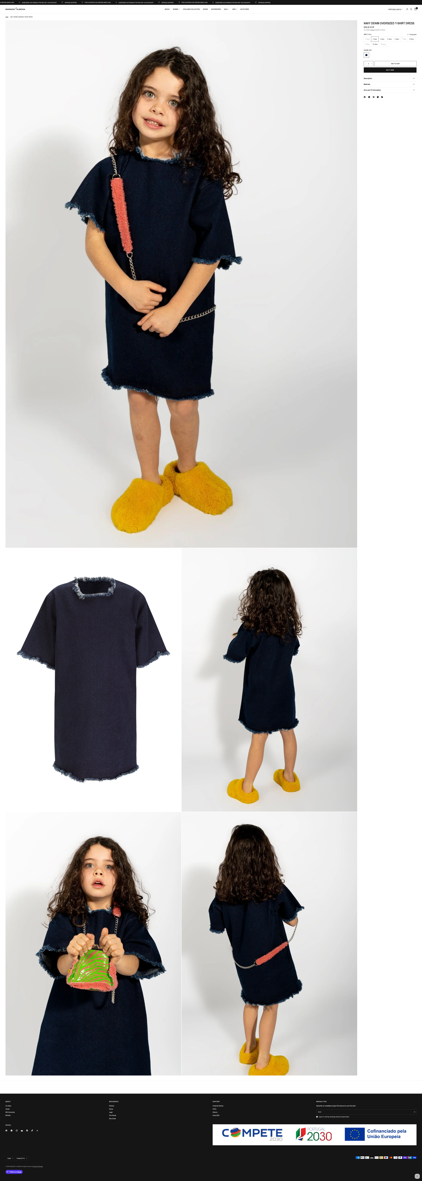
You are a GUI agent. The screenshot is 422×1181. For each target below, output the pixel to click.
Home (6, 17)
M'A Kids (8, 1115)
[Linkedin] (38, 1130)
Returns (215, 1112)
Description (368, 78)
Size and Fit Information (372, 90)
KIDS (234, 9)
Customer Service (218, 1106)
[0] (415, 9)
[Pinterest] (374, 97)
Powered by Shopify (37, 1166)
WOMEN (175, 9)
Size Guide (112, 1118)
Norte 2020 (216, 1115)
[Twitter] (13, 1130)
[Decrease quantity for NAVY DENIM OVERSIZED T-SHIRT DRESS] (365, 63)
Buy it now (390, 70)
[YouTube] (23, 1130)
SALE (225, 9)
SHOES (205, 9)
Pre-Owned (112, 1115)
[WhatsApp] (378, 97)
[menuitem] (167, 9)
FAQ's (214, 1109)
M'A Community (10, 1112)
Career (7, 1109)
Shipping (372, 30)
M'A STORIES (244, 9)
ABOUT (8, 1101)
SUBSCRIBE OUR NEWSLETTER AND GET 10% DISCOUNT (103, 2)
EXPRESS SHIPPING (38, 2)
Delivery (111, 1106)
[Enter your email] (414, 1112)
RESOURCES (114, 1101)
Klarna (111, 1109)
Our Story (8, 1106)
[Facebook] (365, 97)
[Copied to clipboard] (382, 97)
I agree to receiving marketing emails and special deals (334, 1117)
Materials (367, 84)
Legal (111, 1112)
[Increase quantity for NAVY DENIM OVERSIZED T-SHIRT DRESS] (371, 63)
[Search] (411, 9)
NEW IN (167, 9)
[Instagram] (18, 1130)
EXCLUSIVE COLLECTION (191, 9)
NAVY (366, 55)
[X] (369, 97)
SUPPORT (216, 1101)
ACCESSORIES (216, 9)
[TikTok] (33, 1130)
